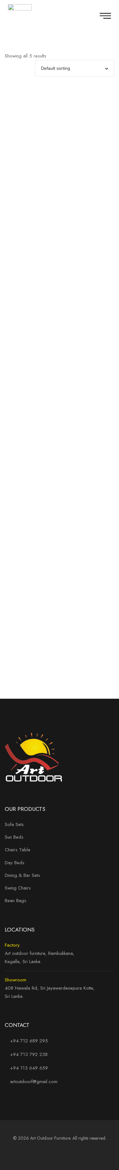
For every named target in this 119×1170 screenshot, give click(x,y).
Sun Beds (14, 837)
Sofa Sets (14, 824)
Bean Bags (15, 900)
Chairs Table (17, 849)
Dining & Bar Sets (22, 875)
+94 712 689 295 (28, 1040)
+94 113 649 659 (29, 1067)
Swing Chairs (18, 887)
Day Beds (14, 862)
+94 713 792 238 (29, 1054)
